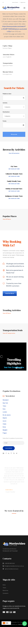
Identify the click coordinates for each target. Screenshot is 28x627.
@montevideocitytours (11, 569)
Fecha (4, 121)
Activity (5, 103)
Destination (6, 112)
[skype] (13, 453)
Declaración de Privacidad (10, 551)
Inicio (4, 585)
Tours (4, 587)
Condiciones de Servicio (9, 549)
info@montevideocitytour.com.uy (14, 566)
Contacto (5, 593)
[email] (3, 453)
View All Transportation (9, 333)
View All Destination (14, 153)
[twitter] (16, 453)
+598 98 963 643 (10, 563)
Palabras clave (7, 94)
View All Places (7, 219)
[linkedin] (8, 453)
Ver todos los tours (14, 169)
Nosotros (5, 590)
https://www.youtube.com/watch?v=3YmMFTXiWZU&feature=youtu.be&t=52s (14, 28)
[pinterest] (11, 453)
